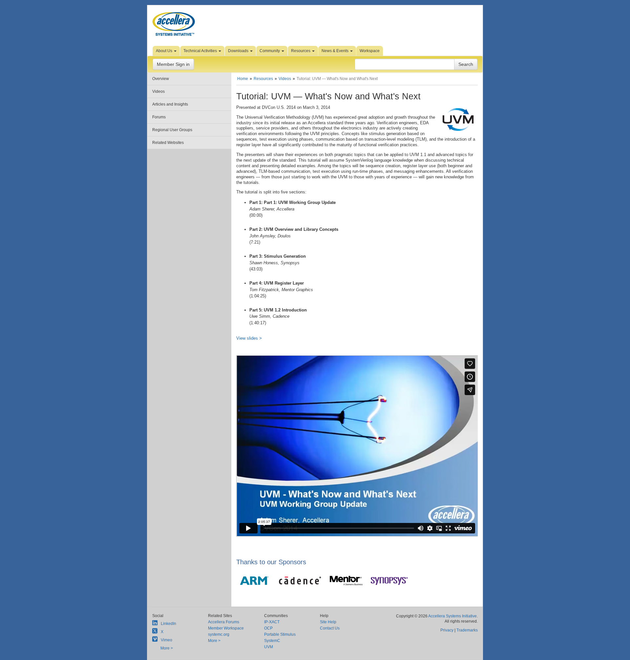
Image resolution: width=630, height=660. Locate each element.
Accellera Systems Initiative (452, 616)
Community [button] (270, 51)
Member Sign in (173, 64)
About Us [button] (164, 51)
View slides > (249, 338)
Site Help (328, 622)
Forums (159, 117)
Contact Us (330, 628)
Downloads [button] (238, 51)
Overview (160, 78)
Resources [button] (301, 51)
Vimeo (166, 640)
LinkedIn (168, 623)
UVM (268, 647)
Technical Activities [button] (200, 51)
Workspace (370, 51)
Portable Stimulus (280, 634)
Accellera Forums (223, 622)
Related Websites (168, 142)
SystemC (272, 641)
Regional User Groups (172, 130)
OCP (268, 628)
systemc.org (218, 634)
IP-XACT (272, 622)
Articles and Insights (170, 104)
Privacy (446, 630)
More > (166, 648)
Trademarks (467, 630)
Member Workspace (226, 628)
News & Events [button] (335, 51)
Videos (158, 91)
